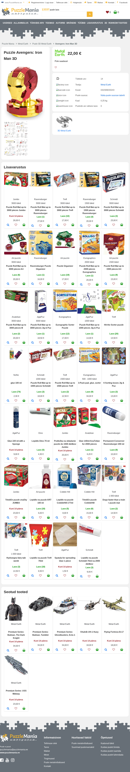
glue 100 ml (16, 383)
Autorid (60, 23)
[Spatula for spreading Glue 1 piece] (57, 575)
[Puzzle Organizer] (57, 284)
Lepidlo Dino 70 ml (41, 441)
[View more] (16, 186)
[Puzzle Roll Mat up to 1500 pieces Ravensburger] (81, 226)
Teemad (49, 23)
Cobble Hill (65, 492)
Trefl (65, 199)
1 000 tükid (114, 496)
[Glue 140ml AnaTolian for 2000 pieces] (81, 459)
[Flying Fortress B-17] (106, 650)
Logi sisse (49, 3)
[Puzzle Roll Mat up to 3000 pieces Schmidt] (106, 225)
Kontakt (111, 3)
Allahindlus (21, 23)
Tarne (89, 3)
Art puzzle (16, 258)
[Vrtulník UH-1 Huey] (81, 650)
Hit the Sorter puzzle (114, 325)
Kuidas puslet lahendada (112, 755)
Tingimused (49, 759)
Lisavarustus (95, 23)
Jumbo (16, 199)
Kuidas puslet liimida (110, 747)
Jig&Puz (40, 317)
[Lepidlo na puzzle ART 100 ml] (32, 517)
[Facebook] (1, 761)
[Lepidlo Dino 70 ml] (32, 459)
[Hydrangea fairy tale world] (8, 575)
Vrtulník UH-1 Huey (89, 632)
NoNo (16, 375)
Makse (100, 3)
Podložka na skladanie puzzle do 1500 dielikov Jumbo (65, 444)
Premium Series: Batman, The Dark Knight (16, 635)
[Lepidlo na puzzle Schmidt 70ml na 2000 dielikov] (81, 576)
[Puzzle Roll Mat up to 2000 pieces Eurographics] (81, 284)
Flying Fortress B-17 (114, 632)
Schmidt (114, 199)
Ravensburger (40, 199)
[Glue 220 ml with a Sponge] (8, 459)
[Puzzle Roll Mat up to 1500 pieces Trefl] (57, 401)
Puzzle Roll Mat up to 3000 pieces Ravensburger (41, 210)
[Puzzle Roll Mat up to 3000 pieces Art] (8, 284)
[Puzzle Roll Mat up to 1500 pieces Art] (106, 284)
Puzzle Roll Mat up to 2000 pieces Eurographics (89, 269)
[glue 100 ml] (8, 401)
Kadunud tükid (107, 743)
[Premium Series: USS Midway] (8, 708)
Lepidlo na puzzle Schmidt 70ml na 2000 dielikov (89, 561)
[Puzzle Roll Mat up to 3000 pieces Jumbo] (8, 225)
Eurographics (89, 258)
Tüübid (82, 23)
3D (105, 23)
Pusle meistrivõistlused (54, 762)
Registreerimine (37, 3)
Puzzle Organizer (65, 266)
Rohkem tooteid (118, 23)
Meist (46, 755)
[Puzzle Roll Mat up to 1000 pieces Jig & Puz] (81, 342)
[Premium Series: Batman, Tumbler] (32, 650)
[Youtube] (7, 761)
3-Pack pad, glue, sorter (89, 383)
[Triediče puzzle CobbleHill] (81, 517)
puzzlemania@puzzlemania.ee (14, 749)
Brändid (71, 23)
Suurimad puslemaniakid (83, 747)
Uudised (7, 23)
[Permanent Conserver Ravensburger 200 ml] (106, 459)
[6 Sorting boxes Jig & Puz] (106, 401)
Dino (40, 433)
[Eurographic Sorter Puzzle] (57, 342)
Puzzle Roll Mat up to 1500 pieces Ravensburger (89, 210)
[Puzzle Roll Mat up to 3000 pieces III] (8, 342)
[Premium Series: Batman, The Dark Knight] (8, 650)
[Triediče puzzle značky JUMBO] (8, 517)
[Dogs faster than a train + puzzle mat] (106, 517)
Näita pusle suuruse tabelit (113, 95)
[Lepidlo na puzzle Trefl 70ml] (32, 575)
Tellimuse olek (61, 3)
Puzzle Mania (8, 44)
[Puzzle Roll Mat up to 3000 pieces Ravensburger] (32, 226)
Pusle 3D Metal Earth (42, 44)
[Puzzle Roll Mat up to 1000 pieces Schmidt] (32, 401)
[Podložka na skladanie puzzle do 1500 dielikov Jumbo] (57, 459)
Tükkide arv (37, 23)
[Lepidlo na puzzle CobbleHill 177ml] (57, 517)
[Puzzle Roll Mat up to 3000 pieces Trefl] (57, 225)
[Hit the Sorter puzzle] (106, 342)
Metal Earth (23, 44)
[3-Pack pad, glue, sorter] (81, 401)
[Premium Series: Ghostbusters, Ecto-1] (57, 650)
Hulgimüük (77, 3)
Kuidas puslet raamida (111, 751)
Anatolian (16, 317)
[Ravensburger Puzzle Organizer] (32, 284)
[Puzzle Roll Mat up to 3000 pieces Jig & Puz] (32, 342)
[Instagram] (12, 761)
